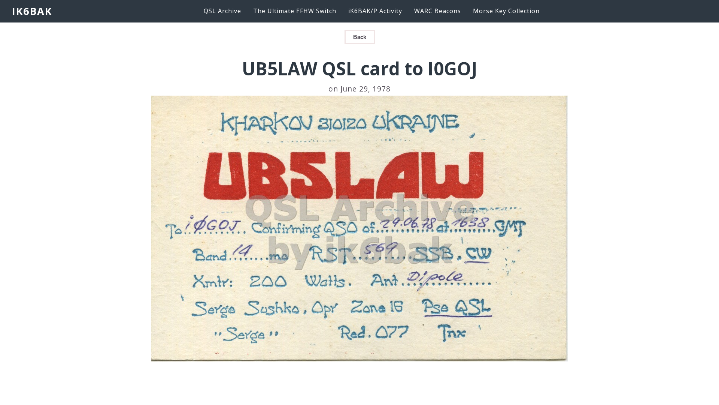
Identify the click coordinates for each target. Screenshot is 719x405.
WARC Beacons (437, 11)
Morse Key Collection (506, 11)
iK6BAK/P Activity (375, 11)
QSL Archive (222, 11)
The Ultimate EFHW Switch (294, 11)
